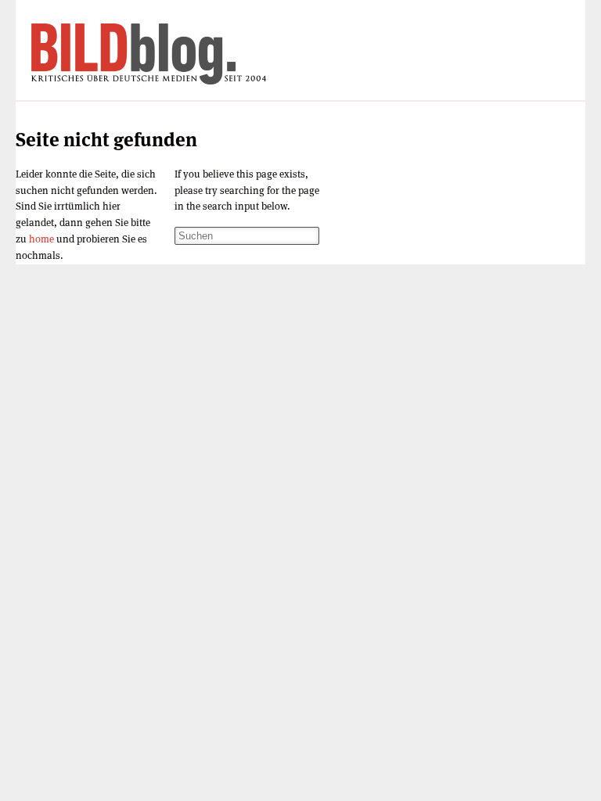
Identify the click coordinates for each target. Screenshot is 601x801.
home (41, 239)
